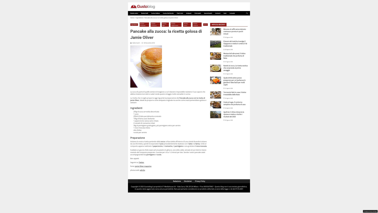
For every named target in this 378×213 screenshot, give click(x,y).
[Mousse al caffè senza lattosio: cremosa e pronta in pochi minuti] (215, 31)
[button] (247, 13)
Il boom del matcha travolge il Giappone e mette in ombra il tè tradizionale (235, 43)
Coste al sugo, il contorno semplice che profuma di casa (234, 103)
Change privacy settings (370, 211)
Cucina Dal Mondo (168, 13)
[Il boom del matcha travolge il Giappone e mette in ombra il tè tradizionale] (215, 44)
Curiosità (232, 13)
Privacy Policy (200, 181)
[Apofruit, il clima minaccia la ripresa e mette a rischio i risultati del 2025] (215, 114)
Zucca (205, 24)
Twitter (141, 162)
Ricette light (164, 24)
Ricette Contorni (154, 24)
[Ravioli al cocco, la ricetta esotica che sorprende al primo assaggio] (215, 68)
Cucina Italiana (155, 13)
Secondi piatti (208, 13)
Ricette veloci (134, 13)
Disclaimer (188, 181)
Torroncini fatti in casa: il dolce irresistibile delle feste (234, 93)
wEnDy (142, 170)
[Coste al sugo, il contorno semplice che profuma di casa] (215, 104)
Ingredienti (134, 24)
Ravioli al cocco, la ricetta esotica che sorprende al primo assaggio (235, 68)
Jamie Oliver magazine (143, 166)
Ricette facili (144, 13)
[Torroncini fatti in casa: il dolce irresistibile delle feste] (215, 95)
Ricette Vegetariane (174, 24)
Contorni (217, 13)
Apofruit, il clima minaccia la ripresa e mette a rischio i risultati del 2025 (233, 114)
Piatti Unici (180, 13)
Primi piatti (198, 13)
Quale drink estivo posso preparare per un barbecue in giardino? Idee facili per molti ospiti (234, 81)
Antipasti (188, 13)
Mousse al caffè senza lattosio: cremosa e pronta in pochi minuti (234, 31)
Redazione (177, 181)
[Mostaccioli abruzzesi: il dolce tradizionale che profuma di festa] (215, 56)
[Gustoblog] (142, 6)
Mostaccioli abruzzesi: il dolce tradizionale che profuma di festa (234, 55)
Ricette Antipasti (142, 24)
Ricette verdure (195, 24)
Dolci (225, 13)
